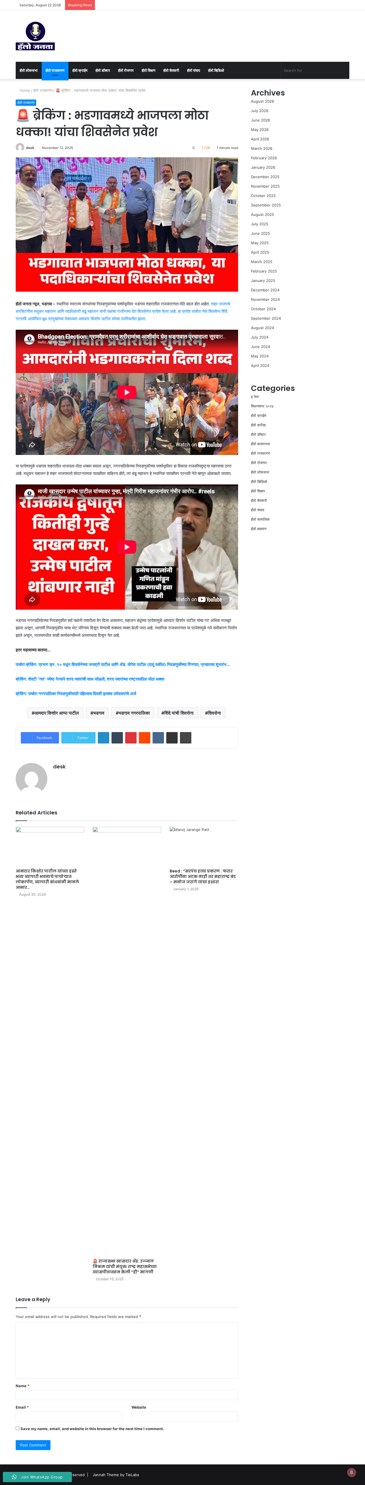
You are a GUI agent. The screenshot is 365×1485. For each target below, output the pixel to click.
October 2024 (263, 309)
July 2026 (259, 110)
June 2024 (260, 346)
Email (22, 1407)
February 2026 (264, 158)
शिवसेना (214, 713)
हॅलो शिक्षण (148, 70)
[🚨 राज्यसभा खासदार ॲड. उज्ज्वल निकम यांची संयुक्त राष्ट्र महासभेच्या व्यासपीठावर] (127, 1041)
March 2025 (261, 261)
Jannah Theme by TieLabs (116, 1474)
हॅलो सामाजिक (260, 519)
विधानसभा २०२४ (262, 406)
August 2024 (262, 327)
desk (30, 148)
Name (22, 1385)
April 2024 (260, 365)
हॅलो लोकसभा (29, 70)
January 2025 (263, 280)
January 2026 (263, 167)
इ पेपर (255, 396)
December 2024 (265, 290)
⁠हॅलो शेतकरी (171, 70)
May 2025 (260, 242)
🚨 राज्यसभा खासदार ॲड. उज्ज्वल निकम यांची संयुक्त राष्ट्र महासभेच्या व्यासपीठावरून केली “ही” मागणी (125, 1266)
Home (24, 90)
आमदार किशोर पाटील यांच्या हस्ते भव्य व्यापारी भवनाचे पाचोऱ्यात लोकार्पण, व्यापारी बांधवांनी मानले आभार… (47, 879)
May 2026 (260, 129)
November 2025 (265, 186)
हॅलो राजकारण (55, 70)
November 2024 (265, 299)
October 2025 (263, 195)
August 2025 (262, 214)
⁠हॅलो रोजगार (126, 70)
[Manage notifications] (351, 1472)
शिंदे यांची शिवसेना (179, 713)
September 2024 (266, 318)
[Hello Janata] (35, 36)
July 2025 (259, 224)
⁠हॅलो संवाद (193, 70)
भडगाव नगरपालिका (134, 713)
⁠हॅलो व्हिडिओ (216, 70)
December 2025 (265, 176)
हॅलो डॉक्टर (103, 70)
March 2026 (261, 148)
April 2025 (260, 252)
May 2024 (260, 356)
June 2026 (260, 120)
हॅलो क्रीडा (258, 425)
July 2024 (259, 337)
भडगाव (98, 713)
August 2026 (262, 101)
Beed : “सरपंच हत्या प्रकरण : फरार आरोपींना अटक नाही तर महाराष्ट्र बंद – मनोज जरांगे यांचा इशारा (203, 876)
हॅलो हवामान (258, 528)
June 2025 (260, 233)
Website (138, 1407)
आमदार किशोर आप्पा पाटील (57, 713)
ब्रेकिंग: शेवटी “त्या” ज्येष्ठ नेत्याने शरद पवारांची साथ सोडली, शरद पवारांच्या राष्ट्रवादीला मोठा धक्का (90, 679)
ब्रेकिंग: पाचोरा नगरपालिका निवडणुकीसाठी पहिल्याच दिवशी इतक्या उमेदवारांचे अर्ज (76, 693)
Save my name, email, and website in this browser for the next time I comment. (92, 1428)
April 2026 (260, 139)
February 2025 (264, 271)
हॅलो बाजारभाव (260, 444)
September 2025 (266, 205)
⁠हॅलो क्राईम (80, 70)
